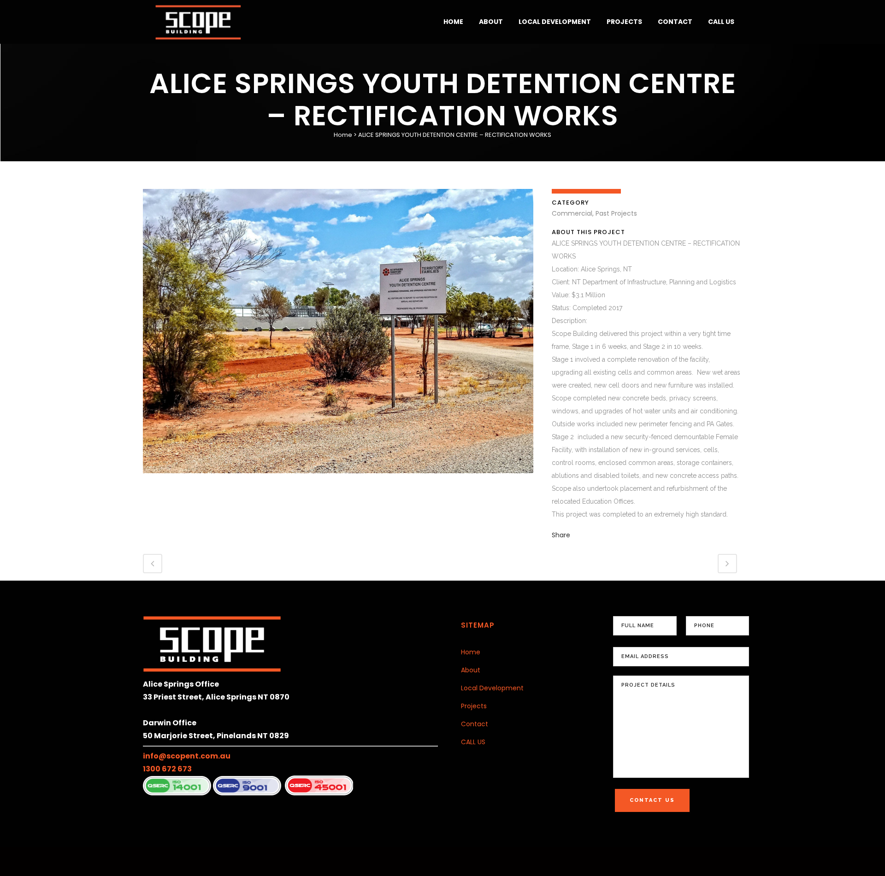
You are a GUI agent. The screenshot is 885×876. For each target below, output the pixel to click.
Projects (474, 706)
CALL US (473, 742)
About (470, 670)
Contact (474, 724)
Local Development (492, 688)
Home (343, 134)
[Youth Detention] (338, 479)
